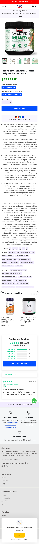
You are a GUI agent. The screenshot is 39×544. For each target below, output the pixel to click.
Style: (9, 84)
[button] (11, 349)
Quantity (5, 99)
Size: (12, 91)
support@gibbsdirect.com (12, 459)
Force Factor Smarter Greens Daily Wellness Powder (19, 15)
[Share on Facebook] (10, 248)
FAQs (3, 504)
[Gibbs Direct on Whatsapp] (7, 466)
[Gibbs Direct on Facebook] (2, 466)
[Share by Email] (23, 248)
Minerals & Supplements (10, 262)
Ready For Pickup (8, 266)
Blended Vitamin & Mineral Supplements (22, 252)
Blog (3, 484)
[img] (7, 382)
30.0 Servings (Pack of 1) (12, 95)
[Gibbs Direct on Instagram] (4, 466)
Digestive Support (22, 256)
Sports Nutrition (8, 287)
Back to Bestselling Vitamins (20, 405)
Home (4, 478)
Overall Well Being (27, 262)
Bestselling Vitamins (20, 11)
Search (4, 495)
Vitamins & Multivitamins (24, 287)
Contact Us (6, 498)
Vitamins (19, 266)
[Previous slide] (32, 294)
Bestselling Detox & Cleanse (11, 273)
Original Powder (9, 87)
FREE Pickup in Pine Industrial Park (19, 2)
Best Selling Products (18, 270)
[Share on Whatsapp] (20, 248)
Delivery (5, 515)
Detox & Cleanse (7, 256)
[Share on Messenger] (27, 248)
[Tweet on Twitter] (13, 248)
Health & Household (9, 259)
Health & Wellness (24, 259)
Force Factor (7, 280)
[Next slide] (35, 294)
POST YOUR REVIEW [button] (19, 364)
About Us (5, 501)
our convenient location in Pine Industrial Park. (11, 425)
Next (35, 38)
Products (5, 481)
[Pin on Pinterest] (16, 248)
